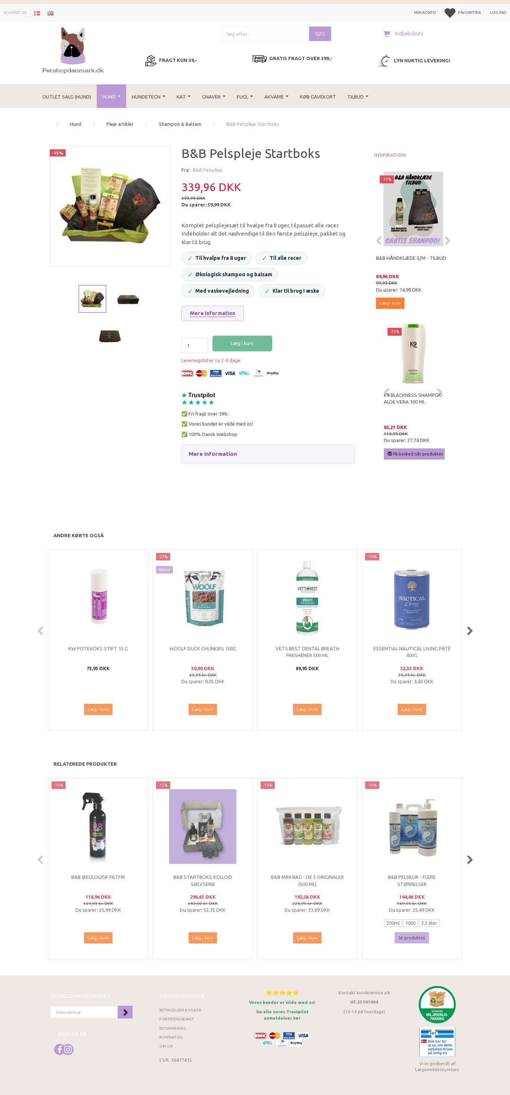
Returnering (172, 1028)
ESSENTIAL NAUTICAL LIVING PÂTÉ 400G (412, 652)
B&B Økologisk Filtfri (98, 877)
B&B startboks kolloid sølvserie (202, 880)
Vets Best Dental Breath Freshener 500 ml (307, 652)
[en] (50, 13)
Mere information (212, 313)
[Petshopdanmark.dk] (73, 49)
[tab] (268, 454)
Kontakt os (15, 12)
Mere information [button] (213, 454)
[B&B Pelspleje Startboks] (110, 206)
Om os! (166, 1046)
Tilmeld (125, 1012)
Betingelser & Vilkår (180, 1010)
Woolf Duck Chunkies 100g (203, 648)
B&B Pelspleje (208, 169)
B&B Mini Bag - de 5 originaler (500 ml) (307, 880)
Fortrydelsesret (176, 1019)
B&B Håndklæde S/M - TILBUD (411, 258)
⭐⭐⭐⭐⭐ (282, 992)
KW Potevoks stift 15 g (98, 648)
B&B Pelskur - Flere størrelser (412, 880)
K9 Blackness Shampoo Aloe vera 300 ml (413, 398)
